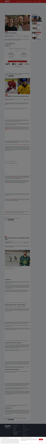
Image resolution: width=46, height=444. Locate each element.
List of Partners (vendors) (23, 440)
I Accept (41, 439)
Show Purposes (41, 441)
